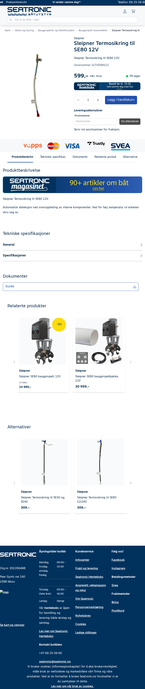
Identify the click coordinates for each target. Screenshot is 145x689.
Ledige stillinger (86, 632)
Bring (115, 602)
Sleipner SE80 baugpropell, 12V (40, 376)
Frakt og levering (86, 568)
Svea (115, 585)
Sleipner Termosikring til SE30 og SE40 (43, 499)
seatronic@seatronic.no (55, 661)
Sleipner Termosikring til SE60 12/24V (96, 499)
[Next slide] (130, 362)
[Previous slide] (14, 362)
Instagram (118, 568)
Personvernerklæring (89, 607)
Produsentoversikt (16, 2)
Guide (9, 286)
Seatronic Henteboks (89, 577)
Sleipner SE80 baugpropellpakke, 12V (97, 378)
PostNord (118, 611)
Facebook (118, 560)
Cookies (80, 624)
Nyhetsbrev (83, 616)
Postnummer (82, 116)
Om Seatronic (84, 599)
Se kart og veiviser (12, 625)
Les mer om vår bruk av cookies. (72, 686)
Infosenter (82, 560)
